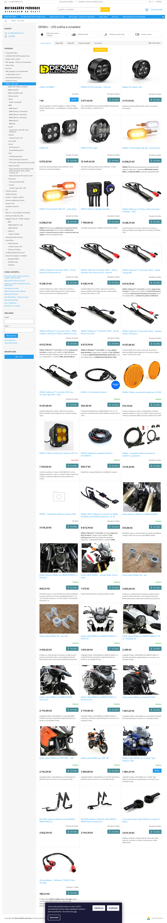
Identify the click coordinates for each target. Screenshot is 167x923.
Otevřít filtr (100, 50)
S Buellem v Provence (12, 306)
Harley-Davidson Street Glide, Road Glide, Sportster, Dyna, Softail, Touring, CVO (21, 171)
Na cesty (9, 68)
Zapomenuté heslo (10, 343)
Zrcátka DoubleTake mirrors (15, 253)
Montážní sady (13, 262)
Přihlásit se (11, 336)
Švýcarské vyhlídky (11, 300)
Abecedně (98, 43)
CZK (149, 2)
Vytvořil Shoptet (157, 918)
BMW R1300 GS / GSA (15, 225)
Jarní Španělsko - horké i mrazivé (16, 297)
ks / (19, 357)
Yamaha (11, 135)
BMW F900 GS (13, 228)
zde (75, 911)
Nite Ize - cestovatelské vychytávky (18, 213)
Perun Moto (10, 240)
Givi (7, 209)
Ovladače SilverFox (12, 206)
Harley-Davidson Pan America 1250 (20, 176)
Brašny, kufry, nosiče (13, 59)
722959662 (11, 36)
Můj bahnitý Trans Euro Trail (14, 280)
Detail (74, 100)
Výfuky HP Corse (11, 81)
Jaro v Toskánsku (10, 303)
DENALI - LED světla (12, 84)
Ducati (10, 144)
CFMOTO (11, 231)
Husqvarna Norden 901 (16, 182)
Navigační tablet (13, 259)
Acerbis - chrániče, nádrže (15, 197)
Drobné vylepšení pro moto (15, 200)
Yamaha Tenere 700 (15, 138)
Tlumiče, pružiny (11, 191)
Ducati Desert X (14, 147)
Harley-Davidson (14, 166)
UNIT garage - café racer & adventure (18, 62)
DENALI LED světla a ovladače (18, 87)
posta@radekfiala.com (16, 33)
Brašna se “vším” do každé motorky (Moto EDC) (17, 284)
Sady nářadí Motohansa (14, 78)
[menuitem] (10, 17)
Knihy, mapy (10, 65)
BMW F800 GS (13, 121)
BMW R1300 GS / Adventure (18, 111)
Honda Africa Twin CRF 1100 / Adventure (19, 131)
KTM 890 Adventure (15, 156)
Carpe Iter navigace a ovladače (16, 256)
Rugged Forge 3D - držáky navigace (18, 219)
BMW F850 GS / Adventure (18, 117)
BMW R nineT (13, 108)
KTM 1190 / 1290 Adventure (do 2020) (21, 163)
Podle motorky (13, 96)
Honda (10, 127)
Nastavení (54, 917)
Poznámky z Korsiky (11, 288)
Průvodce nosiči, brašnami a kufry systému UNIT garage (16, 277)
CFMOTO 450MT (14, 234)
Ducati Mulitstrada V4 (16, 150)
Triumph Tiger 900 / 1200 (17, 188)
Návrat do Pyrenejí (11, 294)
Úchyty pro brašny (14, 249)
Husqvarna (12, 179)
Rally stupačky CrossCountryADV (17, 71)
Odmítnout (98, 908)
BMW (10, 105)
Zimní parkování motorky (14, 237)
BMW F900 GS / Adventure (18, 114)
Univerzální (12, 141)
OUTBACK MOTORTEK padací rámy (18, 56)
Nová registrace (9, 340)
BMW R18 (12, 124)
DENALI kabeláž (13, 90)
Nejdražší (71, 43)
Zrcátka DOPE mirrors (13, 74)
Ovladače (11, 265)
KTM (10, 153)
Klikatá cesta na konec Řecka (14, 291)
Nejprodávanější (84, 43)
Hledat (105, 9)
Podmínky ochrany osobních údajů (90, 2)
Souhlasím (113, 908)
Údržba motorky (11, 194)
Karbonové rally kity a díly (14, 216)
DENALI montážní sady (15, 93)
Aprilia (10, 99)
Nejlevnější (59, 43)
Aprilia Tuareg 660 (15, 102)
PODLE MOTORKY (12, 53)
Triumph (11, 185)
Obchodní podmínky (66, 2)
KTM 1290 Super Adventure (18, 160)
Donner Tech (10, 203)
